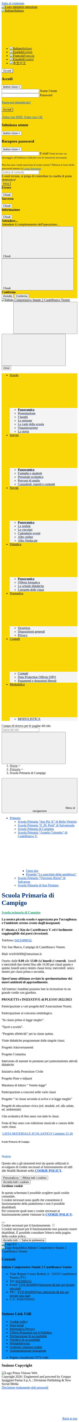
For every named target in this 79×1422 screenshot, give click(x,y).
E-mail (44, 153)
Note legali (17, 1325)
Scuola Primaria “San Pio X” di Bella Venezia (47, 821)
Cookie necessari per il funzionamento (26, 1225)
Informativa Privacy (22, 1329)
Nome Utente (48, 91)
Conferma (21, 296)
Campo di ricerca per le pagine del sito (26, 726)
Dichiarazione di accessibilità (28, 1336)
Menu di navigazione (54, 809)
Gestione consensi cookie (26, 1347)
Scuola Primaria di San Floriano (38, 885)
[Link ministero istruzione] (19, 7)
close (6, 367)
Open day (32, 870)
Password (46, 95)
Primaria (15, 769)
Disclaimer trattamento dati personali (25, 1387)
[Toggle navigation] (34, 350)
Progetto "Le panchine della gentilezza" (51, 874)
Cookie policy (19, 1321)
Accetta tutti (16, 1182)
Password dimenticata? (16, 102)
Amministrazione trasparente (28, 1350)
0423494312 (23, 1281)
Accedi (7, 70)
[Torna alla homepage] (39, 300)
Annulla (7, 296)
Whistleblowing (20, 1343)
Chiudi (7, 194)
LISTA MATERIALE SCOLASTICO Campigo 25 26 (37, 1133)
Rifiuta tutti (34, 1177)
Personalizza (10, 1177)
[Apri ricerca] (45, 318)
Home (14, 765)
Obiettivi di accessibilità (25, 1339)
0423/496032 (23, 940)
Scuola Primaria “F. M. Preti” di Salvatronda (46, 825)
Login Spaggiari (32, 168)
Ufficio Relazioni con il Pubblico (31, 1332)
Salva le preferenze (33, 1240)
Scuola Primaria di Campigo (36, 829)
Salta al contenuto (13, 3)
